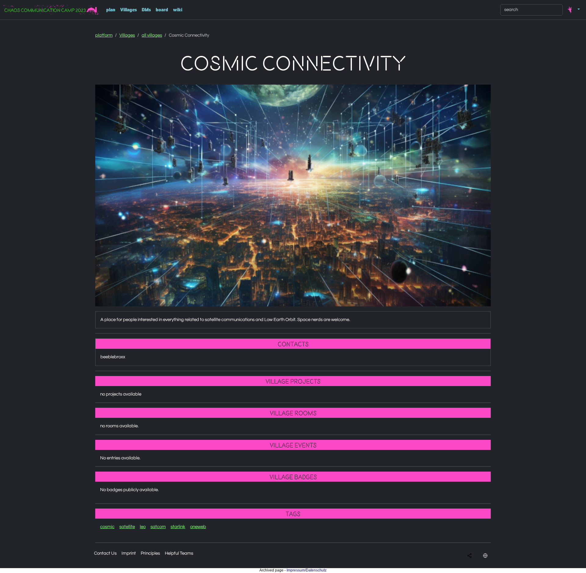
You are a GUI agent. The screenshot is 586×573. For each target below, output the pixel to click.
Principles (150, 553)
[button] (572, 9)
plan (110, 9)
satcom (158, 526)
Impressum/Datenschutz (307, 570)
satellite (127, 526)
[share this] (469, 555)
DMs (146, 9)
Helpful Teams (179, 553)
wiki (177, 9)
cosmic (107, 526)
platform (104, 35)
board (162, 9)
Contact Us (105, 553)
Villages (128, 9)
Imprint (128, 553)
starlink (178, 526)
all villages (152, 35)
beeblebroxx (112, 357)
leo (143, 526)
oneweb (198, 526)
